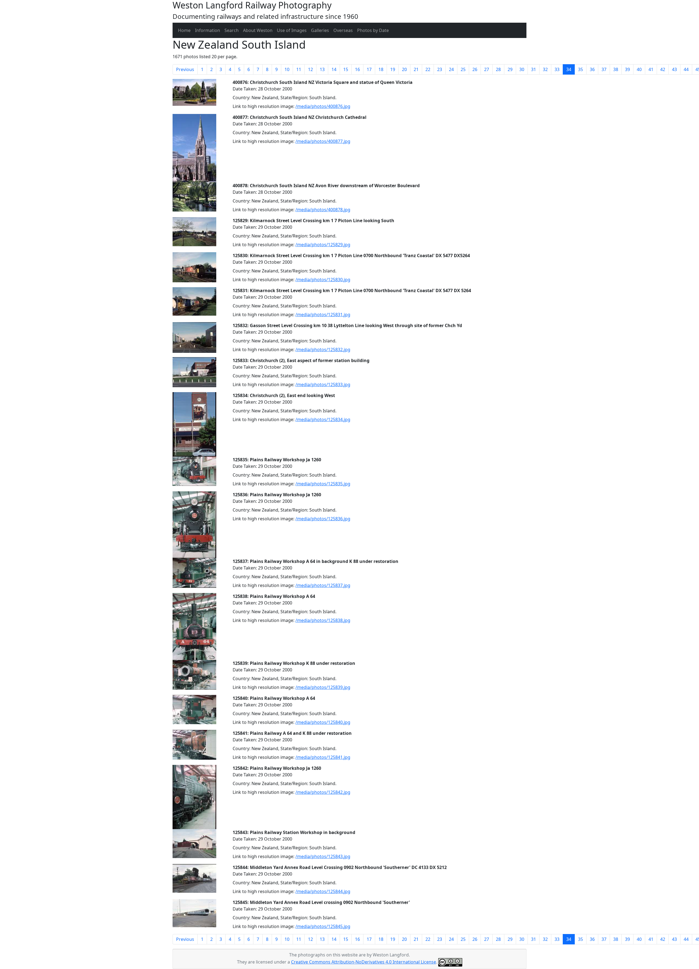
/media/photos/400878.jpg (322, 210)
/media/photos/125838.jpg (322, 620)
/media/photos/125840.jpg (322, 722)
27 (486, 69)
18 (380, 69)
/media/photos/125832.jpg (322, 350)
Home (184, 30)
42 (662, 69)
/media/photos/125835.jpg (322, 484)
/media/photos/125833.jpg (322, 384)
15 (345, 69)
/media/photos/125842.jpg (322, 792)
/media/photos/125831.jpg (322, 315)
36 (592, 69)
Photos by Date (373, 30)
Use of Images (292, 30)
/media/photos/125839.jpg (322, 687)
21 (416, 69)
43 (674, 69)
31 (533, 69)
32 (545, 69)
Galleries (320, 30)
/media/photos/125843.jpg (322, 856)
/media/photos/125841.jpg (322, 757)
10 (287, 69)
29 (510, 69)
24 (451, 69)
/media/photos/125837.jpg (322, 585)
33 (557, 69)
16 (357, 69)
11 (298, 69)
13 (322, 69)
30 (521, 69)
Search (231, 30)
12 (310, 69)
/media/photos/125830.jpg (322, 280)
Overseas (343, 30)
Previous (185, 69)
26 (474, 69)
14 (333, 69)
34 (570, 69)
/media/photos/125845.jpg (322, 926)
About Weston (258, 30)
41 (650, 69)
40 (639, 69)
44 (686, 69)
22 (427, 69)
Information (207, 30)
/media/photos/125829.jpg (322, 245)
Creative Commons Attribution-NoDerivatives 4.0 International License (363, 962)
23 (439, 69)
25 (463, 69)
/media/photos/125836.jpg (322, 519)
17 (369, 69)
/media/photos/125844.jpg (322, 891)
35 (580, 69)
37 (604, 69)
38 (615, 69)
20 (404, 69)
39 (627, 69)
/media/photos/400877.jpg (322, 141)
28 (498, 69)
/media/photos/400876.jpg (322, 106)
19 (392, 69)
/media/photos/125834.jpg (322, 419)
